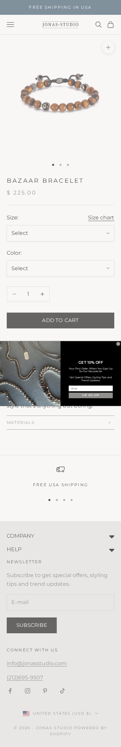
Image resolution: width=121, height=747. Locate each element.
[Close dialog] (118, 343)
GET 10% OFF (90, 395)
